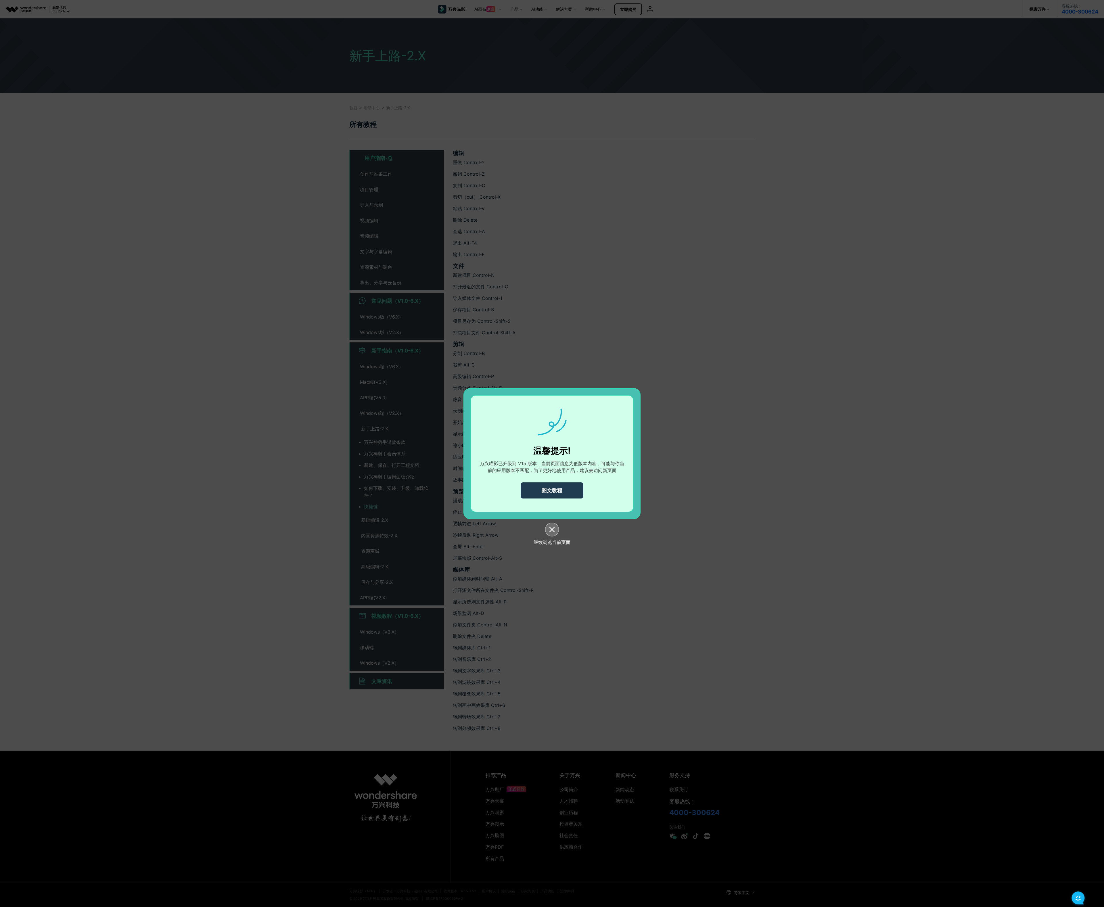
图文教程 (552, 490)
